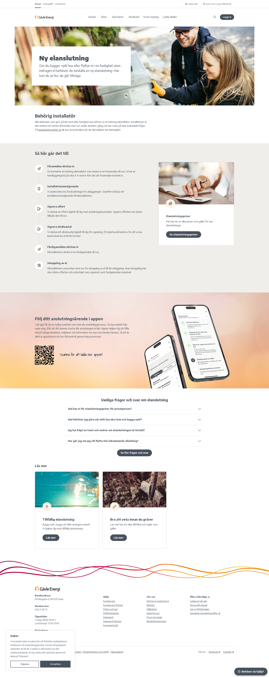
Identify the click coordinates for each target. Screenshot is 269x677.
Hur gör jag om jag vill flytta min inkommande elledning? (103, 440)
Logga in (227, 17)
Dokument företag (112, 621)
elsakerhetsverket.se (49, 129)
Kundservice (109, 601)
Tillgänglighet (116, 652)
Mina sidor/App (198, 596)
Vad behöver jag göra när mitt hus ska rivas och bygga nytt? (105, 419)
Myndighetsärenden (156, 621)
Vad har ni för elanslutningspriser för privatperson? (100, 408)
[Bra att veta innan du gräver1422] (134, 489)
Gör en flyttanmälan (199, 609)
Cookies (77, 652)
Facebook (213, 652)
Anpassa (25, 664)
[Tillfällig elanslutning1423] (67, 489)
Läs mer (51, 537)
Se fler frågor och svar (134, 452)
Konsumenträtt (110, 625)
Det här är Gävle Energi (158, 601)
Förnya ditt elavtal (198, 605)
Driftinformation (111, 613)
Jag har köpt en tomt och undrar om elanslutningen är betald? (106, 430)
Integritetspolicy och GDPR (96, 652)
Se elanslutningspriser (184, 234)
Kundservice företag (113, 605)
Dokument (108, 617)
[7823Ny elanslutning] (196, 183)
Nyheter (151, 605)
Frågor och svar (110, 609)
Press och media (154, 617)
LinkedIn (227, 652)
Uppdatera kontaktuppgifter (204, 613)
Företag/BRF (48, 4)
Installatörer (60, 4)
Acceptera (55, 664)
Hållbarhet (152, 609)
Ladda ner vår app (198, 601)
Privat (38, 4)
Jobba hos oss (153, 613)
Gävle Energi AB (44, 17)
